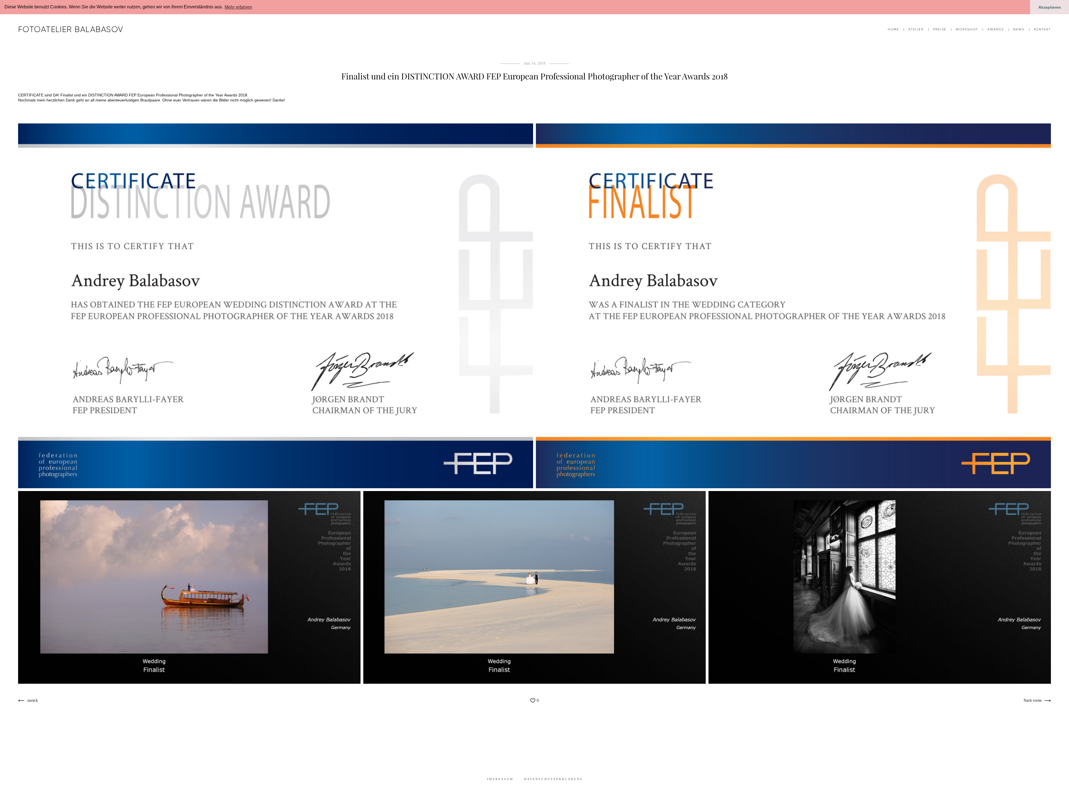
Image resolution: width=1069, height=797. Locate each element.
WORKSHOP (967, 29)
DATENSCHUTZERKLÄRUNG (553, 779)
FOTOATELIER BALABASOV (70, 29)
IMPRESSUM (500, 779)
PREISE (939, 29)
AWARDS (995, 29)
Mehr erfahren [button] (238, 7)
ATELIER (915, 29)
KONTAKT (1042, 29)
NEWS (1018, 29)
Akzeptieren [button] (1049, 7)
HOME (893, 29)
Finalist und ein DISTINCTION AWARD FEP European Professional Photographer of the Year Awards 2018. (154, 95)
